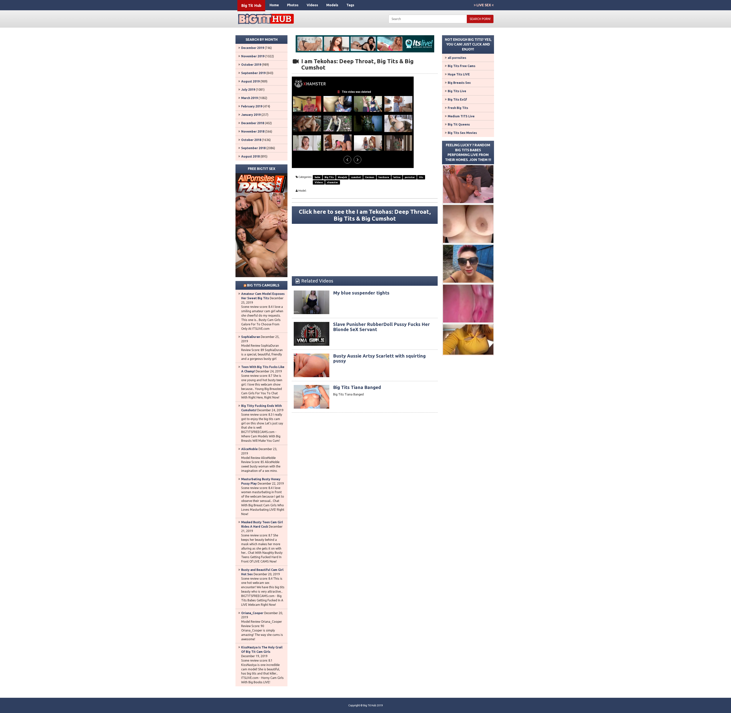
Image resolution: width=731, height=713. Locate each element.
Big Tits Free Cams (461, 66)
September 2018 (253, 148)
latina (397, 177)
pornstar (410, 177)
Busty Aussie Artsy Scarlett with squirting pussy (379, 358)
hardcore (383, 177)
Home (274, 5)
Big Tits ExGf (457, 99)
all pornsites (457, 57)
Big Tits (329, 177)
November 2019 (252, 56)
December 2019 (252, 48)
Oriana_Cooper (252, 613)
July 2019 (248, 89)
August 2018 (250, 156)
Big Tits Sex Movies (462, 132)
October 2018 (251, 140)
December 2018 (252, 123)
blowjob (342, 177)
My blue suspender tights (361, 292)
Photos (292, 5)
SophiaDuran (250, 336)
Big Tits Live (457, 91)
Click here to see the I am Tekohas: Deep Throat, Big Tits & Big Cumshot (365, 215)
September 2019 (253, 73)
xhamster (332, 182)
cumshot (356, 177)
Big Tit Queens (459, 124)
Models (332, 5)
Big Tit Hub (251, 5)
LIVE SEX (484, 5)
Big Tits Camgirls (263, 285)
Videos (312, 5)
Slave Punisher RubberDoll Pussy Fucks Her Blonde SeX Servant (381, 327)
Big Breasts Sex (459, 82)
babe (317, 177)
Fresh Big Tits (458, 108)
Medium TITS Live (461, 116)
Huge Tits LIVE (459, 74)
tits (421, 177)
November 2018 (252, 131)
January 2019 (251, 114)
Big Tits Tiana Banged (357, 387)
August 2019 (250, 81)
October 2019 (251, 64)
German (369, 177)
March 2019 (249, 98)
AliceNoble (249, 449)
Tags (350, 5)
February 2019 (251, 106)
